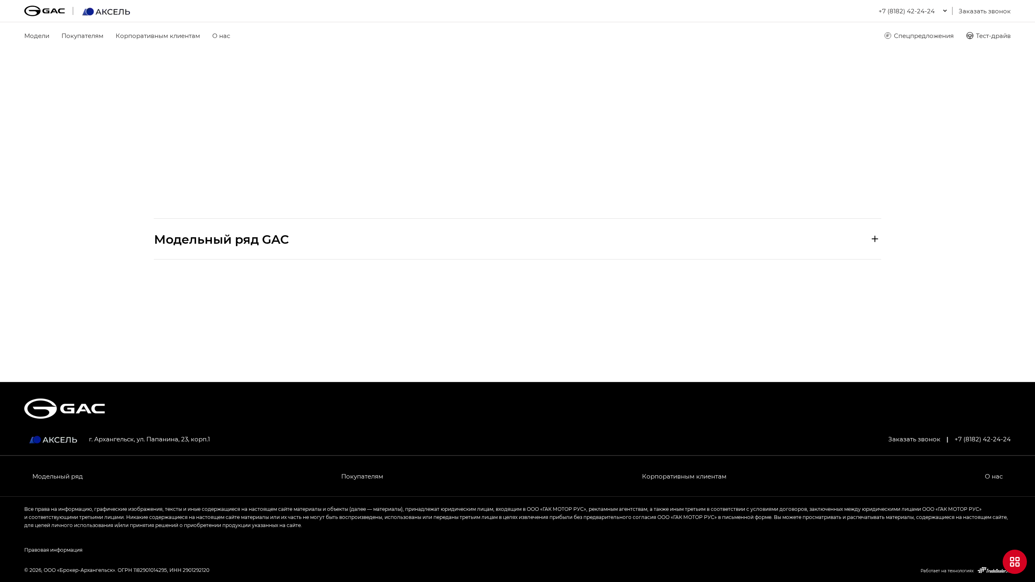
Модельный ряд (57, 476)
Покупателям (82, 36)
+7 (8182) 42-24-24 (983, 439)
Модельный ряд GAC (221, 239)
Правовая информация (53, 549)
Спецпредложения (924, 36)
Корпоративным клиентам (158, 36)
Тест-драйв (993, 36)
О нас (221, 36)
